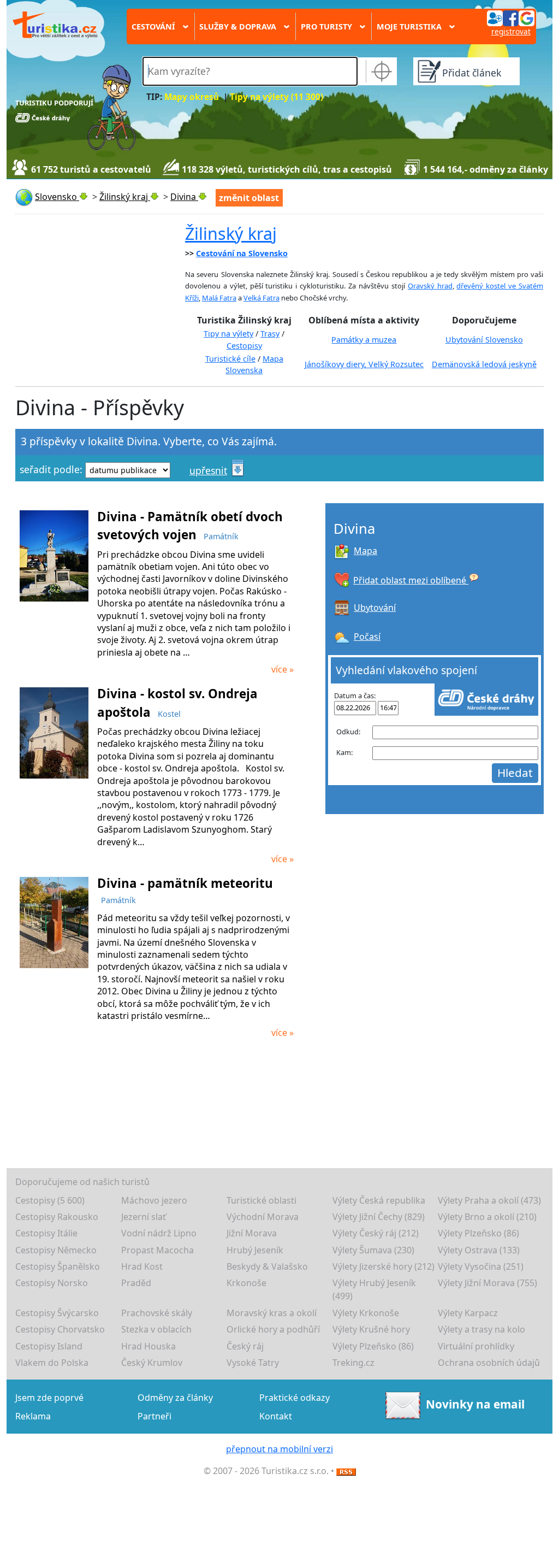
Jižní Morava (252, 1233)
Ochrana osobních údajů (489, 1363)
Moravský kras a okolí (272, 1313)
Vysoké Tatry (253, 1363)
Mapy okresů (191, 97)
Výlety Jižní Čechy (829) (378, 1217)
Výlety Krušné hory (371, 1329)
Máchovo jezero (154, 1200)
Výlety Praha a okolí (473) (489, 1200)
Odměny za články (175, 1398)
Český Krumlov (151, 1363)
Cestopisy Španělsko (57, 1266)
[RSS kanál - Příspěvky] (346, 1471)
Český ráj (245, 1346)
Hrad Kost (142, 1266)
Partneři (154, 1416)
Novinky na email (475, 1404)
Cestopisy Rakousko (56, 1217)
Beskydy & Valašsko (267, 1266)
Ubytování (375, 608)
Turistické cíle (230, 358)
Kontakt (275, 1416)
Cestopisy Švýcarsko (57, 1313)
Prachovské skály (156, 1313)
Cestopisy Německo (56, 1250)
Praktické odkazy (294, 1398)
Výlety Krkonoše (365, 1313)
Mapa (365, 551)
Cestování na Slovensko (242, 253)
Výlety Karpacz (468, 1313)
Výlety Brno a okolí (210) (487, 1217)
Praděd (136, 1283)
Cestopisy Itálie (46, 1233)
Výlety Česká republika (378, 1200)
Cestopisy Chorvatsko (60, 1329)
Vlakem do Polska (51, 1363)
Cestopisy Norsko (51, 1283)
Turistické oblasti (261, 1200)
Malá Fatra (219, 298)
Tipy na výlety (228, 333)
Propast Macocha (157, 1250)
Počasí (367, 636)
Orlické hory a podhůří (273, 1329)
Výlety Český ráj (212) (375, 1233)
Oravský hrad (430, 286)
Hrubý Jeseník (255, 1250)
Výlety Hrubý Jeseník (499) (374, 1289)
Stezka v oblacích (156, 1329)
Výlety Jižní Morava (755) (487, 1283)
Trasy (270, 333)
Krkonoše (246, 1283)
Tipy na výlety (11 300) (276, 97)
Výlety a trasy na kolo (481, 1329)
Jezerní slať (143, 1217)
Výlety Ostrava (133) (479, 1250)
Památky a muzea (363, 339)
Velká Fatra (261, 298)
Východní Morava (263, 1217)
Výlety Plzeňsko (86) (478, 1233)
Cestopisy (244, 345)
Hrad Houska (148, 1346)
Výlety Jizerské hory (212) (383, 1266)
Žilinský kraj (231, 233)
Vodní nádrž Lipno (159, 1233)
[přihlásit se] (510, 17)
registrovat (511, 31)
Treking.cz (353, 1363)
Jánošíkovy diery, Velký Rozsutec (364, 364)
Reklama (33, 1416)
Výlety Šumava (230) (373, 1250)
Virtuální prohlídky (476, 1346)
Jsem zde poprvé (49, 1398)
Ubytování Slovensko (484, 339)
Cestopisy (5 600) (50, 1200)
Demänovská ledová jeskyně (484, 364)
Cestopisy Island (48, 1346)
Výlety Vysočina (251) (481, 1266)
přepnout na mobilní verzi (279, 1449)
